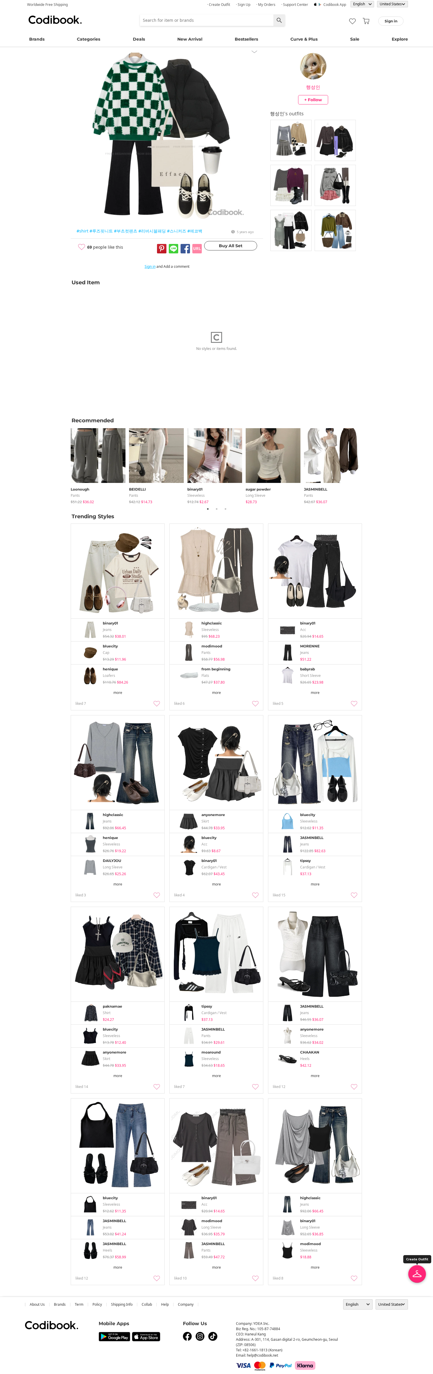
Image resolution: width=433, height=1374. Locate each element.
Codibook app (334, 4)
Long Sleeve (255, 495)
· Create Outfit (218, 4)
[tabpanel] (100, 464)
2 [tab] (216, 509)
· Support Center (294, 4)
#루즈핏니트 (101, 231)
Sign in (150, 266)
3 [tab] (225, 509)
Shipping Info (122, 1304)
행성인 (313, 87)
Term (79, 1304)
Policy (97, 1304)
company (186, 1304)
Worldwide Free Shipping (47, 4)
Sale (354, 39)
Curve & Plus (304, 39)
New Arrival (189, 39)
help (165, 1304)
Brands (36, 39)
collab (147, 1304)
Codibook (55, 19)
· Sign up (243, 4)
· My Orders (265, 4)
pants (75, 495)
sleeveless (196, 495)
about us (37, 1304)
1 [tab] (208, 509)
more (117, 692)
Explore (400, 39)
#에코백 (194, 231)
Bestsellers (246, 39)
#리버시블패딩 (152, 231)
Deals (139, 39)
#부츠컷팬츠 (125, 231)
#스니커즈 (176, 231)
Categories (88, 39)
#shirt (82, 231)
